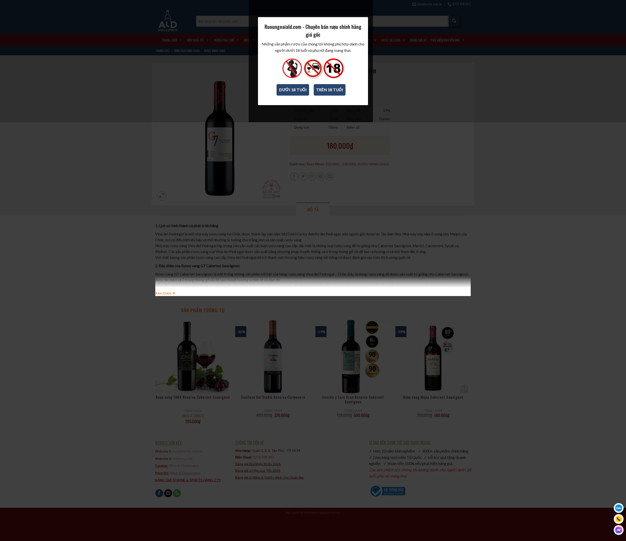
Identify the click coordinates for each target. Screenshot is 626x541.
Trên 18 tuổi (329, 90)
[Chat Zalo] (619, 508)
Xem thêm (163, 293)
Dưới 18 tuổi (293, 90)
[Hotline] (619, 519)
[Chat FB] (619, 530)
